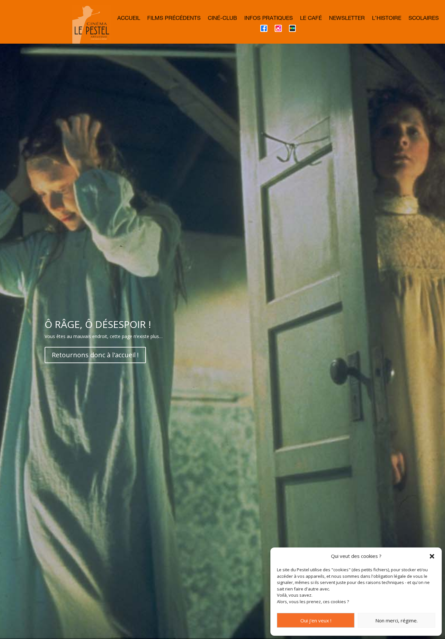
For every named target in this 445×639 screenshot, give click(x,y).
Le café (311, 19)
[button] (432, 556)
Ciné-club (222, 19)
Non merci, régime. (396, 620)
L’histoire (386, 19)
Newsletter (347, 19)
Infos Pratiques (268, 19)
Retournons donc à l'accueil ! (95, 354)
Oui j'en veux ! (315, 620)
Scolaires (424, 19)
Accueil (128, 19)
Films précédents (174, 19)
